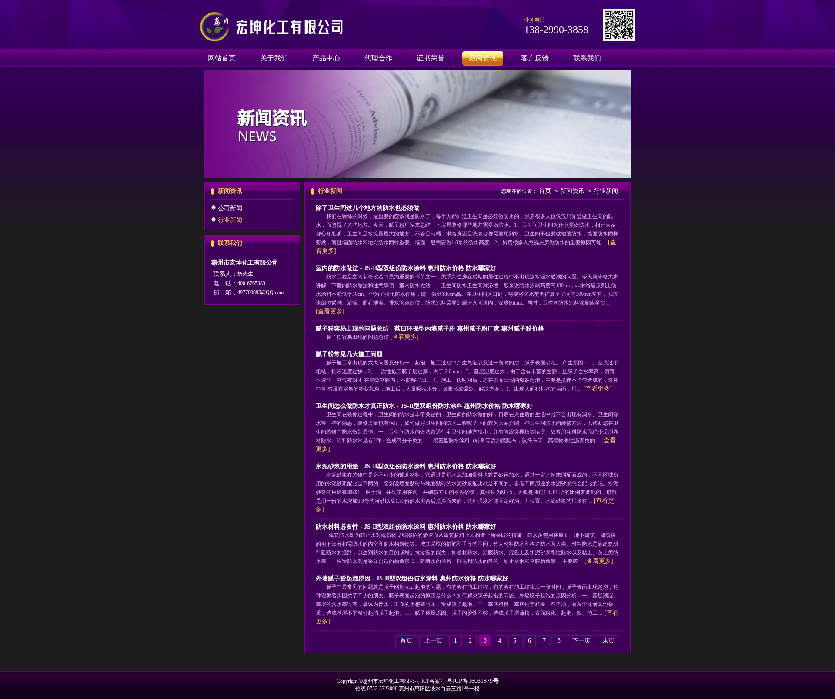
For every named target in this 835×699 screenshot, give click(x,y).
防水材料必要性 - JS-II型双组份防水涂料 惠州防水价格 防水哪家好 (406, 526)
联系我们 (587, 58)
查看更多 (330, 311)
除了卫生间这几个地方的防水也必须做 (367, 208)
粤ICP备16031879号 (473, 681)
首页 (545, 191)
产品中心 (326, 58)
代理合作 (378, 58)
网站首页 (222, 58)
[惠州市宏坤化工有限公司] (273, 39)
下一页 (581, 640)
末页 (608, 640)
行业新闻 (230, 220)
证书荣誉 (430, 58)
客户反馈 (535, 58)
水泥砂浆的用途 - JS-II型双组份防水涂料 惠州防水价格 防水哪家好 (406, 466)
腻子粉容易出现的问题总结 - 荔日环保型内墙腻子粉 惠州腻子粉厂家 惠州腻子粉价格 (430, 328)
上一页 (433, 640)
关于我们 (274, 58)
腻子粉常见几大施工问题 (349, 354)
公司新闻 (230, 208)
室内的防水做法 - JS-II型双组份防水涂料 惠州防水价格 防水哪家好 (406, 268)
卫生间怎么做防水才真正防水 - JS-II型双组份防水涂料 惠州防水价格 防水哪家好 (424, 406)
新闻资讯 (483, 58)
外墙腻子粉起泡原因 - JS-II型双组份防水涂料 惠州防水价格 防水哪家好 (412, 578)
